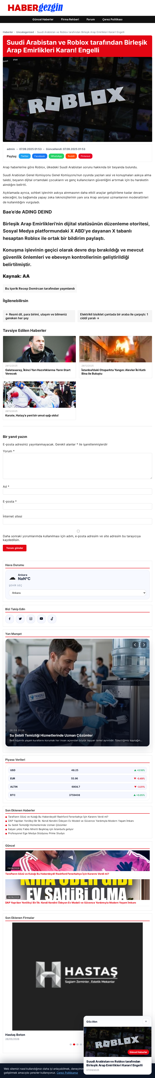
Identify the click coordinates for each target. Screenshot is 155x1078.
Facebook (39, 156)
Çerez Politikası (112, 19)
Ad (6, 486)
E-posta (10, 501)
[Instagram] (30, 619)
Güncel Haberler (43, 19)
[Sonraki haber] (143, 645)
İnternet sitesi (12, 516)
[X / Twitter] (20, 619)
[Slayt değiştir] (71, 1044)
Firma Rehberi (70, 19)
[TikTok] (52, 619)
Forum (91, 19)
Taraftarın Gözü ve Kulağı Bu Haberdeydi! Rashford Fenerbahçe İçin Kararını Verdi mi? (58, 816)
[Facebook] (9, 619)
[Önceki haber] (135, 645)
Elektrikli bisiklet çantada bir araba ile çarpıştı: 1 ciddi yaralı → (114, 316)
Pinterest (85, 156)
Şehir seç (15, 585)
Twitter (24, 156)
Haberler (8, 32)
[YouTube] (41, 619)
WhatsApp (56, 156)
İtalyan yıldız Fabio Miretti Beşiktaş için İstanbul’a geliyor (41, 829)
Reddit (71, 156)
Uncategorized (25, 32)
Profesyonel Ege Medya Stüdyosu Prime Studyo (36, 833)
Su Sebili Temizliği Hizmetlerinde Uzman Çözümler (37, 824)
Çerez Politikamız (67, 1072)
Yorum (9, 451)
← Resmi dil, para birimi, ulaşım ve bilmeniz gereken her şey (36, 316)
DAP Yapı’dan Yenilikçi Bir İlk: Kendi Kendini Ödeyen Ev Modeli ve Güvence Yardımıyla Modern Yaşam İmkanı (71, 820)
